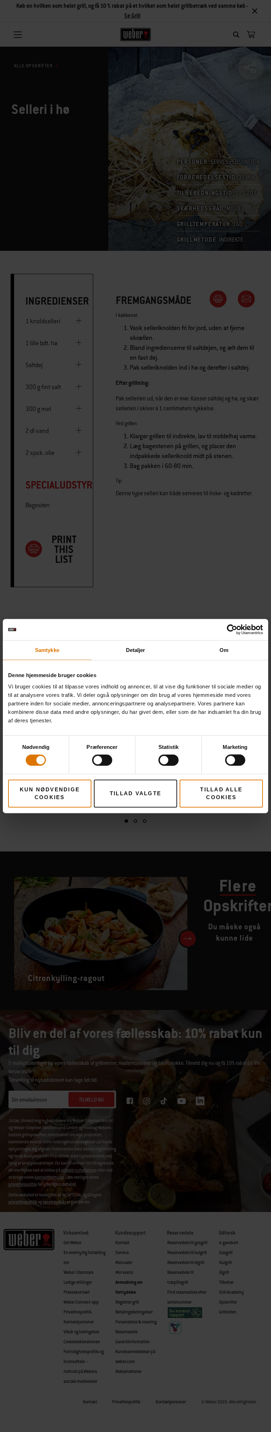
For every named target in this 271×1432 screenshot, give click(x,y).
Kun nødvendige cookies (50, 793)
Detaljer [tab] (135, 650)
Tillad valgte (135, 793)
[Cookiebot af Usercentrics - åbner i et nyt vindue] (232, 629)
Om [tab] (223, 650)
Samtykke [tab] (47, 650)
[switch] (102, 760)
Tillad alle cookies (221, 793)
